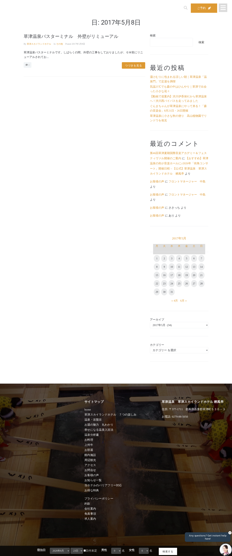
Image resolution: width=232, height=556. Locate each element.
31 (171, 292)
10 (171, 266)
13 (194, 266)
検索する (168, 551)
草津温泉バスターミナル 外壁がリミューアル (71, 36)
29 (157, 292)
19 (186, 275)
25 (179, 283)
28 (201, 283)
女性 (132, 550)
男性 (104, 550)
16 (164, 275)
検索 (153, 35)
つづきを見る (133, 65)
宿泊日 (41, 550)
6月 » (183, 300)
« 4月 (174, 300)
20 (194, 275)
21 (201, 275)
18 (179, 275)
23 (164, 283)
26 (186, 283)
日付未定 (91, 550)
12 (186, 266)
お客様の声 (157, 181)
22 (157, 283)
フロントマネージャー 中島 (187, 181)
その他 (59, 44)
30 (164, 292)
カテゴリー (157, 344)
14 (201, 266)
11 (179, 266)
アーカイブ (157, 319)
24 (171, 283)
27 (194, 283)
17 (171, 275)
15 (157, 275)
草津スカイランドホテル (39, 44)
